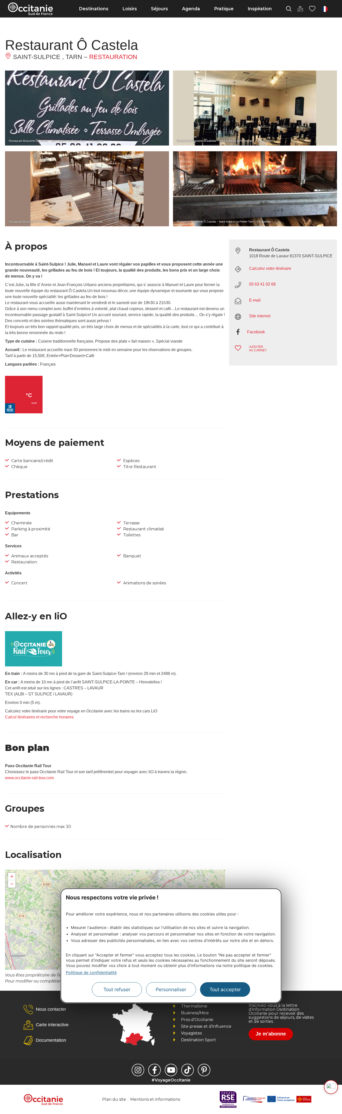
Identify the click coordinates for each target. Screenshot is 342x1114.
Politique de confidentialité (91, 972)
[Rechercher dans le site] (288, 9)
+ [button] (12, 876)
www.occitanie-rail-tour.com (29, 778)
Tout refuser (116, 989)
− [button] (12, 884)
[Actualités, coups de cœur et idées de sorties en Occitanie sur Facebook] (154, 1070)
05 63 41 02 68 (262, 284)
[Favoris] (312, 9)
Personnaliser (171, 989)
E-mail (255, 300)
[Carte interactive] (300, 9)
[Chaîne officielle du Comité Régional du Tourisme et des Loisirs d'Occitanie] (171, 1070)
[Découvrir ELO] (331, 1087)
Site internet (259, 316)
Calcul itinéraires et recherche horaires (39, 717)
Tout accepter (225, 989)
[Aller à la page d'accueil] (30, 9)
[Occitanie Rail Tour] (33, 665)
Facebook (256, 332)
